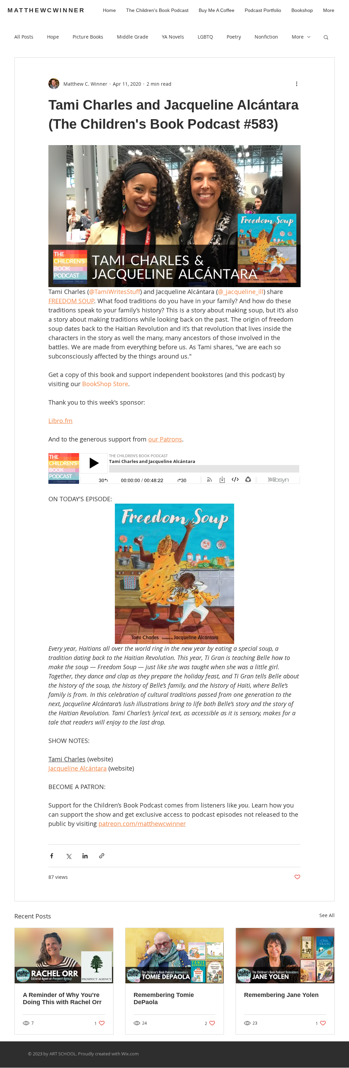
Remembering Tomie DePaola (164, 999)
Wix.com (130, 1054)
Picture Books (88, 36)
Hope (53, 36)
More (298, 36)
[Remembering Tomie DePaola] (174, 955)
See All (327, 915)
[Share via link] (101, 856)
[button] (326, 37)
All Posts (23, 36)
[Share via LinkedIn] (85, 856)
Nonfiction (266, 36)
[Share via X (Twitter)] (68, 856)
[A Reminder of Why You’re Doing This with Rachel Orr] (64, 955)
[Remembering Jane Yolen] (285, 955)
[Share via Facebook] (51, 856)
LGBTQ (205, 36)
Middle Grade (132, 36)
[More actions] (296, 84)
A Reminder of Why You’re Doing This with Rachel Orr (62, 999)
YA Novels (173, 36)
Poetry (234, 36)
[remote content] (174, 469)
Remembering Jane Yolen (281, 995)
